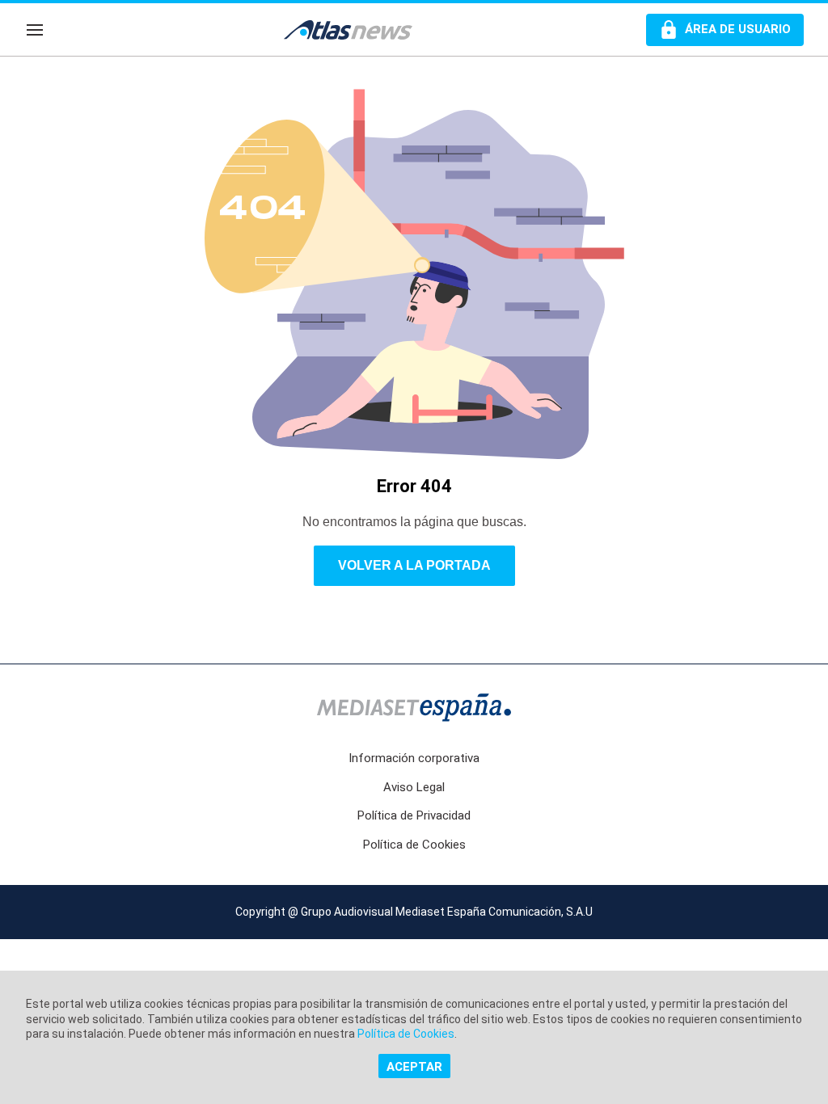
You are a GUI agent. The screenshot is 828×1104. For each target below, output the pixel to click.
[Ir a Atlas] (356, 30)
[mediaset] (414, 709)
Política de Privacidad (414, 815)
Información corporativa (414, 758)
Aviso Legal (414, 787)
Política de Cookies (414, 844)
